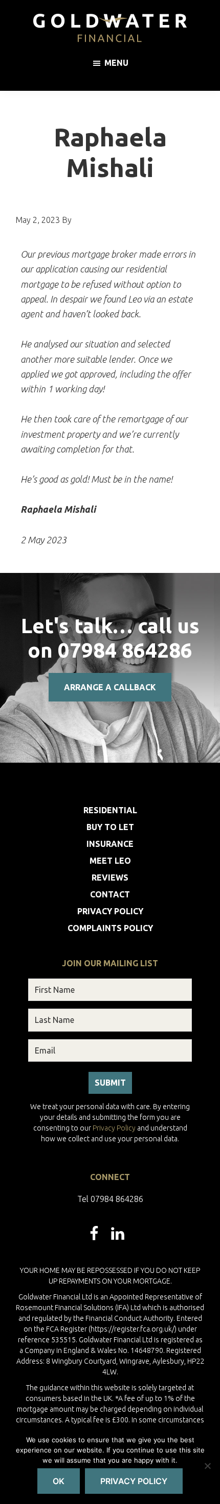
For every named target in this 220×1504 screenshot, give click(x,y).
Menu (116, 62)
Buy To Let (110, 827)
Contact (110, 894)
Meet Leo (110, 860)
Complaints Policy (110, 928)
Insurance (110, 843)
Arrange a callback (110, 687)
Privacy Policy (110, 911)
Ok (58, 1481)
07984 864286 (125, 650)
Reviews (110, 877)
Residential (110, 810)
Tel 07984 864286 (110, 1199)
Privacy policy (133, 1481)
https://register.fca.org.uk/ (132, 1329)
